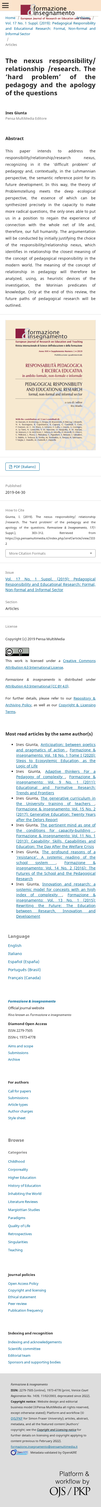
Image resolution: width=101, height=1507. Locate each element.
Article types (18, 1104)
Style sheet (17, 1117)
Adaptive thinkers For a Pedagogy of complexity (56, 774)
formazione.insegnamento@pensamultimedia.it (44, 1447)
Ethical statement (22, 1296)
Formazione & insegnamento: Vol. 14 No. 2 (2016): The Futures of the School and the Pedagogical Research (56, 870)
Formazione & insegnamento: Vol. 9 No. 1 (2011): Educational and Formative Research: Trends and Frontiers (56, 784)
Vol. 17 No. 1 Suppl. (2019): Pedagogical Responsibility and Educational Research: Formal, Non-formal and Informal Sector (50, 28)
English (15, 945)
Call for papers (19, 1091)
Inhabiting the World (24, 1193)
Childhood (16, 1161)
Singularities (18, 1241)
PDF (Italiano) (24, 466)
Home (10, 17)
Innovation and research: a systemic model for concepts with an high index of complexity (56, 889)
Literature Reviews (23, 1201)
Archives (83, 17)
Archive (14, 1059)
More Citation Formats (27, 553)
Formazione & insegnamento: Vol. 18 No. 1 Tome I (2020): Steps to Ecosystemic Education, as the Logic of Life (56, 758)
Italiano (15, 953)
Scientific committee (24, 1348)
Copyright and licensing (27, 1290)
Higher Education (22, 1177)
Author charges (20, 1111)
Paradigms (16, 1217)
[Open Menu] (5, 5)
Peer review (17, 1303)
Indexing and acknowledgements (35, 1342)
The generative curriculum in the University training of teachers (56, 801)
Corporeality (18, 1169)
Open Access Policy (23, 1283)
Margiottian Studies (24, 1209)
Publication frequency (25, 1310)
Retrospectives (20, 1233)
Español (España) (23, 961)
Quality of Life (19, 1225)
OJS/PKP (17, 1418)
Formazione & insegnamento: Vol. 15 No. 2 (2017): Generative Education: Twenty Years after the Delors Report (56, 814)
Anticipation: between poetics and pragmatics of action (56, 747)
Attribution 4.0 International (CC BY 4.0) (36, 686)
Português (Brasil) (24, 969)
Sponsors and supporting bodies (34, 1362)
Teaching (15, 1250)
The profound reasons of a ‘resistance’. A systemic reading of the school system (56, 857)
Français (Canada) (24, 977)
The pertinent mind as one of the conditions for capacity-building (56, 827)
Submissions (18, 1052)
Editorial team (19, 1355)
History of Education (24, 1185)
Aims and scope (20, 1046)
